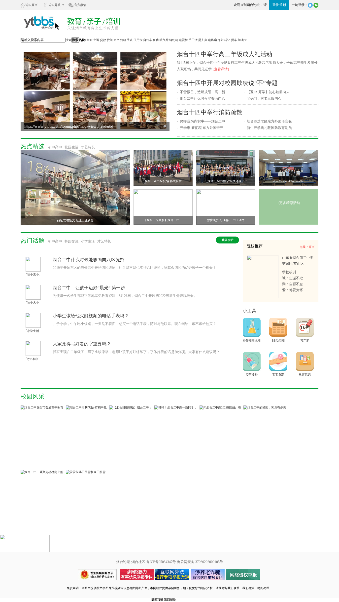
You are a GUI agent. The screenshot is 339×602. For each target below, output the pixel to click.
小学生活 (88, 241)
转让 (227, 40)
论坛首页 (31, 5)
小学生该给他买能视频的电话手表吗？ (91, 315)
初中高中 (55, 147)
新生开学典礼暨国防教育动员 (269, 128)
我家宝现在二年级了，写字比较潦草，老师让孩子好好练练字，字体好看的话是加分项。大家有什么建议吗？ (136, 352)
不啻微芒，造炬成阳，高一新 (202, 92)
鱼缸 (90, 40)
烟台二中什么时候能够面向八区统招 (88, 259)
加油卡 (242, 40)
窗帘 (116, 40)
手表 (130, 40)
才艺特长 (88, 147)
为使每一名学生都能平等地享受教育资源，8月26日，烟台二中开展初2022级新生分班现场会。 (125, 296)
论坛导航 (55, 5)
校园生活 (71, 147)
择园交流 (71, 241)
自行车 (147, 40)
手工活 (193, 40)
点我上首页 (307, 247)
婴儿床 (202, 40)
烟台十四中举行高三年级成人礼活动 (224, 54)
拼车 (234, 40)
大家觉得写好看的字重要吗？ (82, 343)
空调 (96, 40)
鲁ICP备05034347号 (161, 562)
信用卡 (138, 40)
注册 (283, 5)
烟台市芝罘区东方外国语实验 (269, 121)
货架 (110, 40)
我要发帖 (228, 240)
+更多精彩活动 (288, 203)
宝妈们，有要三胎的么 (264, 98)
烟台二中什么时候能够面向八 (202, 98)
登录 (275, 5)
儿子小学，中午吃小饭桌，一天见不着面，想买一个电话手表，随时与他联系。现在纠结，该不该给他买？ (134, 324)
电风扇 (212, 40)
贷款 (103, 40)
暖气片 (164, 40)
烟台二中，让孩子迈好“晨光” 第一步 (89, 287)
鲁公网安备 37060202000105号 (200, 562)
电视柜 (183, 40)
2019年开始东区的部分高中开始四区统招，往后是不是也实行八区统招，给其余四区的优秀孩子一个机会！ (134, 268)
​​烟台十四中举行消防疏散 (209, 112)
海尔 (221, 40)
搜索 (68, 40)
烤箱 (123, 40)
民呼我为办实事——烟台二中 (202, 121)
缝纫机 (173, 40)
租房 (156, 40)
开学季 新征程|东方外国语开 (201, 128)
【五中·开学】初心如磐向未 (268, 92)
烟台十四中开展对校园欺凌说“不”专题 (227, 83)
